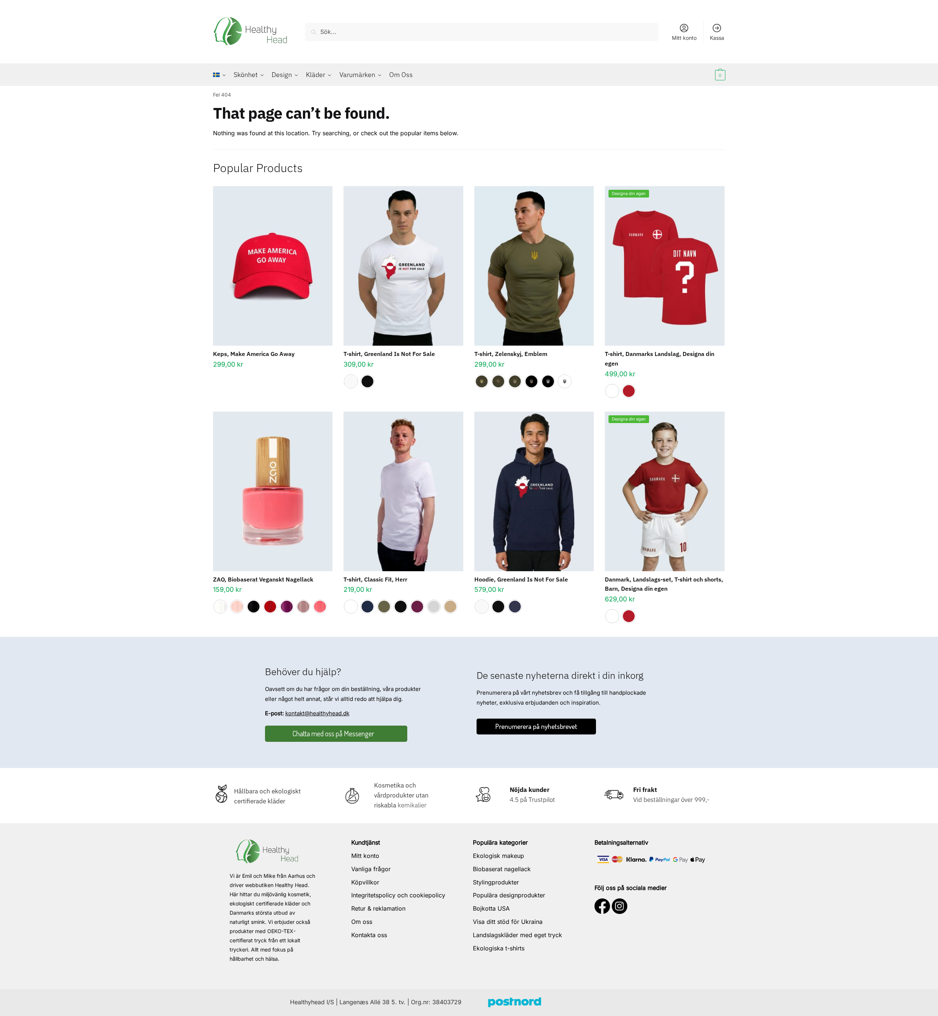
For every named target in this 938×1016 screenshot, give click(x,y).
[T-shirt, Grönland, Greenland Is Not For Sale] (403, 266)
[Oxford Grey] (433, 606)
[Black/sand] (531, 381)
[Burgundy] (417, 606)
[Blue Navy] (367, 606)
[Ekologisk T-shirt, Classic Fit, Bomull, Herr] (403, 491)
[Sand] (450, 606)
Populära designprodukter (509, 895)
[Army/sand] (515, 381)
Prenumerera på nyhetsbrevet (536, 726)
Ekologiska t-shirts (498, 948)
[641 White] (220, 606)
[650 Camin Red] (270, 606)
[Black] (367, 381)
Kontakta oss (369, 935)
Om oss (361, 921)
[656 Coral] (320, 606)
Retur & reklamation (378, 908)
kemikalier (411, 805)
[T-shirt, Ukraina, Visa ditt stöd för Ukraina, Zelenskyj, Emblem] (534, 266)
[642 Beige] (237, 606)
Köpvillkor (365, 882)
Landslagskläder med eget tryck (517, 935)
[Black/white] (548, 381)
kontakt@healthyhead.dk (317, 713)
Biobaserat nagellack (502, 869)
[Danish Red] (628, 391)
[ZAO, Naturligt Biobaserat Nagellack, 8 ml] (273, 491)
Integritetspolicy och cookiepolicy (398, 895)
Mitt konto (684, 38)
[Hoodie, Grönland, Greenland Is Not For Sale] (534, 491)
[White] (351, 381)
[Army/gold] (481, 381)
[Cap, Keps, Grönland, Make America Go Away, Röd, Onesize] (273, 266)
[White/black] (564, 381)
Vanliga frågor (371, 869)
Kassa (717, 38)
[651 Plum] (286, 606)
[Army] (384, 606)
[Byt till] (221, 75)
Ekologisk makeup (498, 855)
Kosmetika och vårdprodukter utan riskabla (401, 795)
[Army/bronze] (498, 381)
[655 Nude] (303, 606)
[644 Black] (253, 606)
